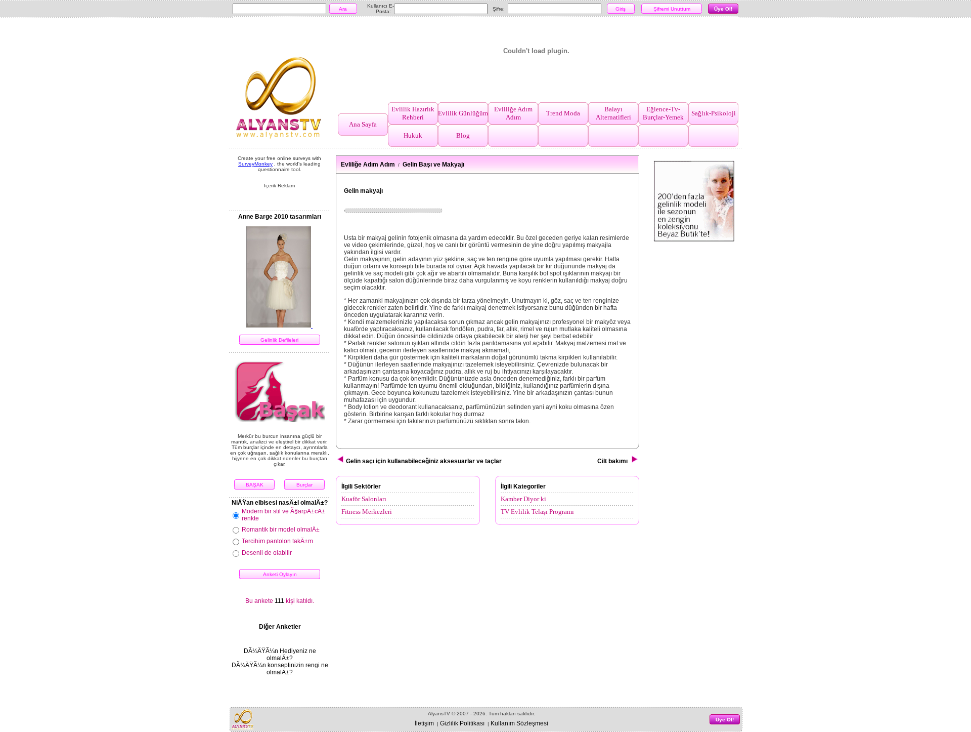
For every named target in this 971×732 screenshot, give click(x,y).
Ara (343, 9)
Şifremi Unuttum (671, 9)
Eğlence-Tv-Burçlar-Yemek (663, 113)
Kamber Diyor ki (523, 499)
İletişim (424, 723)
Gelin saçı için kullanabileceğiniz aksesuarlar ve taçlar (423, 461)
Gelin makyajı (363, 190)
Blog (463, 135)
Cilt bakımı (614, 461)
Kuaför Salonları (363, 499)
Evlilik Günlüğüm (463, 113)
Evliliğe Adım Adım (513, 113)
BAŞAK (254, 484)
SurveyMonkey (255, 164)
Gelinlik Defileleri (279, 340)
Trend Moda (563, 113)
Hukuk (413, 135)
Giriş (620, 9)
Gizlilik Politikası (462, 723)
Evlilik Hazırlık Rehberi (412, 113)
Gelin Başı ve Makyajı (433, 164)
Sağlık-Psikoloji (713, 113)
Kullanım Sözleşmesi (519, 723)
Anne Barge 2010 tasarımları (279, 216)
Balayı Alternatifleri (613, 113)
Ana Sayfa (363, 124)
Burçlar (304, 484)
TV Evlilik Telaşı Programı (537, 511)
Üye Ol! (723, 9)
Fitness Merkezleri (366, 511)
